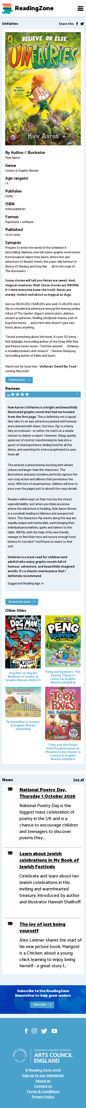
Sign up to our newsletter (43, 1076)
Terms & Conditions (43, 1092)
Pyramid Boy (23, 725)
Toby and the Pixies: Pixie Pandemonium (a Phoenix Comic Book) (63, 752)
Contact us (43, 1086)
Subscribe (40, 1005)
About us (43, 1081)
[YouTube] (54, 1031)
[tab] (43, 394)
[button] (80, 8)
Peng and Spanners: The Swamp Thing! (63, 677)
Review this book (20, 602)
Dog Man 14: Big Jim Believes (23, 677)
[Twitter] (82, 23)
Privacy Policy (43, 1097)
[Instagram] (34, 1031)
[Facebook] (77, 23)
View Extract (17, 380)
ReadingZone (34, 8)
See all (78, 780)
